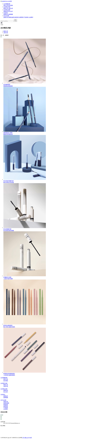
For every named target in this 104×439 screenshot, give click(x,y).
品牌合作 (5, 14)
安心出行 (10, 11)
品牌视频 (10, 14)
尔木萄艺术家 (6, 6)
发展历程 (16, 17)
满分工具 (5, 5)
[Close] (2, 23)
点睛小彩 (10, 8)
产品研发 (26, 17)
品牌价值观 (11, 17)
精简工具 (5, 8)
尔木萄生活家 (6, 9)
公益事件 (31, 17)
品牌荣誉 (21, 17)
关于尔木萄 (6, 15)
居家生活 (5, 11)
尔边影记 (5, 12)
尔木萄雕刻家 (6, 3)
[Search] (15, 20)
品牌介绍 (5, 17)
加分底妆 (10, 5)
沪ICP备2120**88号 (27, 437)
